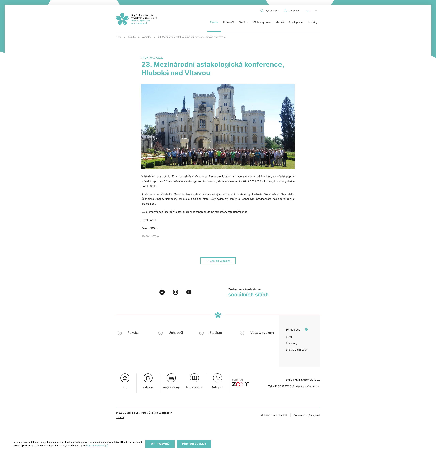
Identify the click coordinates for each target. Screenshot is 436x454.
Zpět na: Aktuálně (220, 260)
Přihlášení (294, 10)
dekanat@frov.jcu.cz (307, 386)
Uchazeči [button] (228, 22)
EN (316, 10)
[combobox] (271, 10)
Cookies (120, 417)
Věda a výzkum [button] (262, 22)
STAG (289, 336)
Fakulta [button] (214, 22)
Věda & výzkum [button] (262, 333)
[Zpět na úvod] (136, 19)
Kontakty (313, 22)
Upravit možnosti (95, 445)
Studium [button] (243, 22)
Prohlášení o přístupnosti (307, 415)
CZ (307, 10)
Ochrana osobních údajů (274, 415)
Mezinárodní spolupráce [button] (289, 22)
